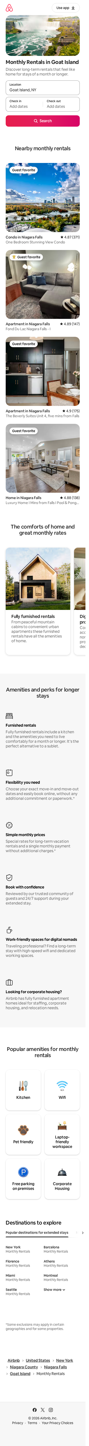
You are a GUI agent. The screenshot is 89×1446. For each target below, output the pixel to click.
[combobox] (42, 90)
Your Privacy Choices (57, 1423)
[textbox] (24, 106)
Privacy (17, 1423)
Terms (32, 1423)
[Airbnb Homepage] (9, 7)
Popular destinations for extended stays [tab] (37, 1232)
